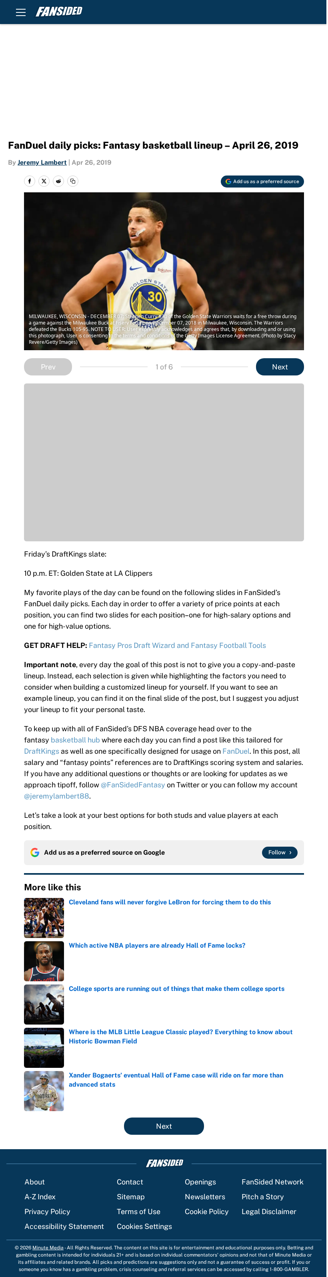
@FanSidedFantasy (133, 785)
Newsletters (205, 1196)
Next (280, 367)
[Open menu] (21, 12)
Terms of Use (138, 1211)
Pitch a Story (263, 1196)
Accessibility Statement (64, 1226)
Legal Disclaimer (269, 1211)
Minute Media (48, 1248)
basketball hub (74, 740)
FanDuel (236, 751)
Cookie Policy (207, 1211)
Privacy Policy (47, 1211)
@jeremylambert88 (56, 796)
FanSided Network (273, 1182)
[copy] (72, 181)
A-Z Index (40, 1196)
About (34, 1182)
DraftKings (41, 751)
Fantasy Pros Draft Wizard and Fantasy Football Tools (177, 645)
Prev (48, 367)
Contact (130, 1182)
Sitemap (131, 1196)
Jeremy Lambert (42, 162)
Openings (200, 1182)
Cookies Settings (144, 1226)
